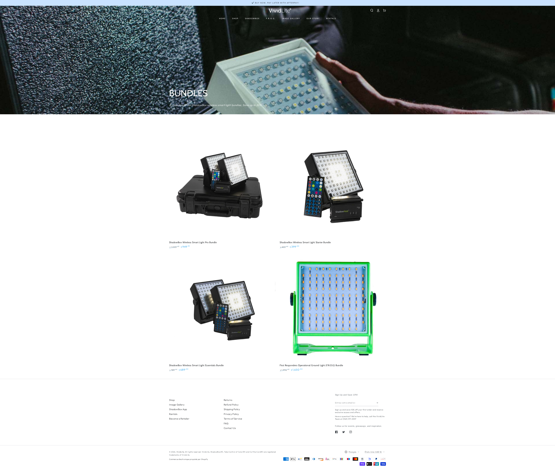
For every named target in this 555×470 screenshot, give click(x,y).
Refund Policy (231, 404)
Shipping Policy (232, 409)
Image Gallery (177, 404)
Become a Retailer (179, 418)
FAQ (226, 423)
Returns (228, 400)
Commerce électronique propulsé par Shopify (188, 459)
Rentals (173, 414)
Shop (172, 400)
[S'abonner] (377, 403)
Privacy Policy (231, 414)
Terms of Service (233, 418)
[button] (372, 10)
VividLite (180, 452)
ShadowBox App (178, 409)
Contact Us (230, 428)
